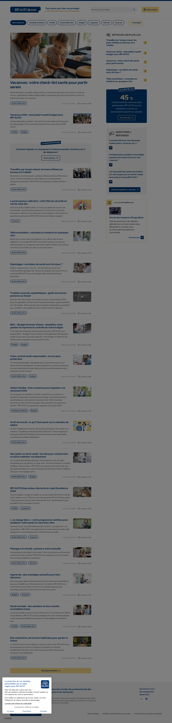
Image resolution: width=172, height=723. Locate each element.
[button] (8, 718)
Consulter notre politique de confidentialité (18, 703)
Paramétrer (27, 711)
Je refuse (10, 711)
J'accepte (43, 711)
